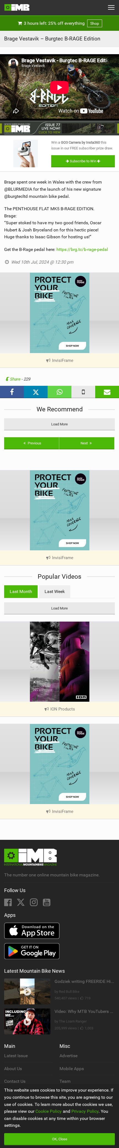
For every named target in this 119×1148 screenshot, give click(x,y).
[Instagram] (34, 904)
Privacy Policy (85, 1111)
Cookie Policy (48, 1111)
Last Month (21, 591)
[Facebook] (8, 904)
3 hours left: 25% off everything (61, 23)
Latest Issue (16, 1055)
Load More (59, 424)
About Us (13, 1068)
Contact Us (14, 1081)
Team (65, 1081)
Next (85, 443)
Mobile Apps (72, 1068)
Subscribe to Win (83, 161)
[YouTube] (46, 904)
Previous (34, 443)
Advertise (68, 1055)
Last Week (55, 591)
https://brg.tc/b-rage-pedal (82, 249)
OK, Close (59, 1139)
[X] (21, 904)
